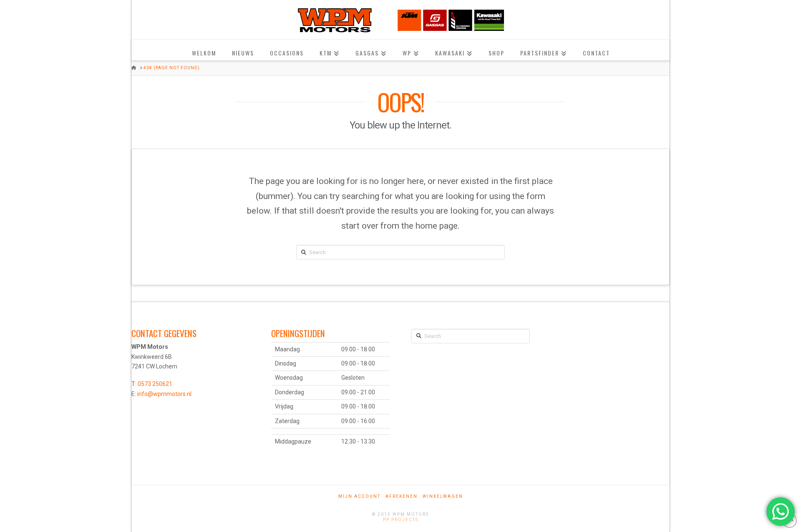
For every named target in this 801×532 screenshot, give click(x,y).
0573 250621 (155, 384)
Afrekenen (401, 496)
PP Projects (400, 519)
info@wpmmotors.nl (164, 394)
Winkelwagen (443, 496)
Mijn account (359, 496)
